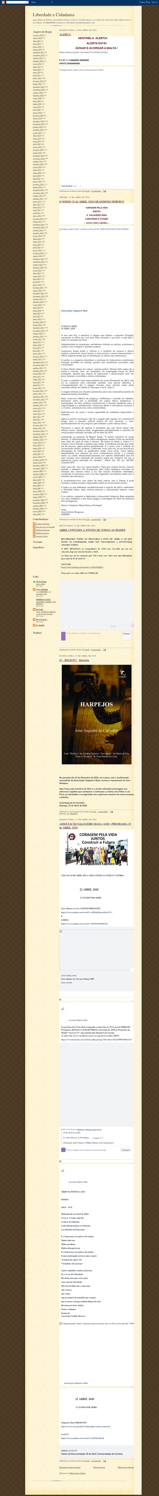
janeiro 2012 (37, 393)
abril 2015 (36, 281)
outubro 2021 (38, 58)
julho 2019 (37, 135)
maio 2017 (37, 210)
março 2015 (37, 284)
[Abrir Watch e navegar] (125, 626)
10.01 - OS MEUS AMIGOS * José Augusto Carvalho (46, 613)
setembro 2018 (38, 164)
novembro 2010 (39, 434)
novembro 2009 (39, 468)
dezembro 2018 (38, 155)
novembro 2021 (39, 55)
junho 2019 (37, 138)
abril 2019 (36, 144)
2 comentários (96, 519)
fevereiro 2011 (38, 425)
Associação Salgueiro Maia (78, 1020)
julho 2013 (37, 342)
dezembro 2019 (38, 121)
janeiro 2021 (37, 84)
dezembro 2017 (38, 190)
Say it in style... (42, 619)
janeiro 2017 (37, 221)
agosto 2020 (37, 98)
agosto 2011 (37, 408)
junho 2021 (37, 69)
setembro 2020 (38, 95)
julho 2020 (37, 101)
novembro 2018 (39, 158)
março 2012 (37, 388)
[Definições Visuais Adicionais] (119, 626)
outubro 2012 (38, 368)
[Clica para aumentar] (130, 626)
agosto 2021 (37, 64)
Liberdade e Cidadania (53, 14)
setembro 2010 (38, 439)
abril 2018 (36, 178)
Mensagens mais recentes (69, 1467)
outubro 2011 (38, 402)
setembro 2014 (38, 302)
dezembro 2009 (38, 465)
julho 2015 (37, 273)
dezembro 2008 (38, 500)
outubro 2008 (38, 505)
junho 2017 (37, 207)
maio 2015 (37, 279)
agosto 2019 (37, 132)
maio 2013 (37, 347)
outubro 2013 (38, 333)
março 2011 (37, 422)
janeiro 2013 (37, 359)
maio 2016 (37, 244)
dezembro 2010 (38, 431)
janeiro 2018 (37, 187)
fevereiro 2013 (38, 356)
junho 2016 (37, 241)
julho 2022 (37, 41)
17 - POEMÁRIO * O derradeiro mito (43, 593)
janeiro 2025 (37, 38)
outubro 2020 (38, 92)
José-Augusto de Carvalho (45, 527)
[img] (62, 315)
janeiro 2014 (37, 325)
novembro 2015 (39, 261)
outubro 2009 (38, 471)
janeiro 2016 (37, 256)
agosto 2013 (37, 339)
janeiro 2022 (37, 49)
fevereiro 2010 (38, 459)
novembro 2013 (39, 330)
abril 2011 (36, 419)
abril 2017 (36, 213)
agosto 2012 (37, 373)
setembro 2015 (38, 267)
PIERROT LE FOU (43, 599)
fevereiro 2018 (38, 184)
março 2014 (37, 319)
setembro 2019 (38, 130)
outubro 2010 (38, 436)
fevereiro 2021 (38, 81)
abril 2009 (36, 488)
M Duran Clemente (43, 530)
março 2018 (37, 181)
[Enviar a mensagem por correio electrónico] (104, 191)
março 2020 (37, 112)
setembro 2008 (38, 508)
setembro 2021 (38, 61)
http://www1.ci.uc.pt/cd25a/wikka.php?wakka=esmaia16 (85, 1426)
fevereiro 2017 (38, 218)
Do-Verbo (39, 609)
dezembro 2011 (38, 396)
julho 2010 (37, 445)
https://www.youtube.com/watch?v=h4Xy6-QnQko (83, 52)
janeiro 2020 (37, 118)
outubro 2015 (38, 264)
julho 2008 (37, 514)
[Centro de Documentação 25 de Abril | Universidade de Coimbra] (96, 1452)
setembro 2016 (38, 233)
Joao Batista (66, 186)
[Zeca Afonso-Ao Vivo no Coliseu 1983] (98, 970)
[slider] (88, 626)
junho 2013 (37, 345)
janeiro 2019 (37, 153)
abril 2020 (36, 109)
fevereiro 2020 (38, 115)
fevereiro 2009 (38, 494)
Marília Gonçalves (42, 533)
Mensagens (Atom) (77, 1473)
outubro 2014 (38, 299)
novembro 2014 (39, 296)
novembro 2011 (39, 399)
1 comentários (103, 812)
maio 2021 (37, 72)
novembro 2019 (39, 124)
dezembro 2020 (38, 87)
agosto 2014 (37, 305)
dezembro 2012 (38, 362)
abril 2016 (36, 247)
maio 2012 (37, 382)
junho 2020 (37, 104)
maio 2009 (37, 485)
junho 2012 (37, 379)
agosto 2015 (37, 270)
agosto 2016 (37, 236)
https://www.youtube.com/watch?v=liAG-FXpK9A (82, 567)
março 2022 (37, 46)
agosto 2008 (37, 511)
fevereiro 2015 (38, 287)
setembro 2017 (38, 198)
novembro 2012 (39, 365)
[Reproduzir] (62, 626)
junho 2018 (37, 173)
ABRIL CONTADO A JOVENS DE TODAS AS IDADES (92, 530)
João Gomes (78, 1142)
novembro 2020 (39, 89)
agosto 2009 (37, 477)
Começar (126, 633)
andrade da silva (42, 536)
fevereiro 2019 (38, 150)
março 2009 (37, 491)
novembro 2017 (39, 193)
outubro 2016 (38, 230)
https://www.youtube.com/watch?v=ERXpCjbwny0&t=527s (86, 912)
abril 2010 (36, 454)
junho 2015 (37, 276)
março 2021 (37, 78)
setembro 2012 (38, 370)
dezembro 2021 (38, 52)
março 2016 (37, 250)
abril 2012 (36, 385)
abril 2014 (36, 316)
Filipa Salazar (92, 1142)
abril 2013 (36, 350)
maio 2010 (37, 451)
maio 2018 (37, 175)
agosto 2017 (37, 201)
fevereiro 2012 (38, 391)
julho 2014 (37, 307)
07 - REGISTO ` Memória (74, 660)
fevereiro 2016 (38, 253)
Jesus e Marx (40, 584)
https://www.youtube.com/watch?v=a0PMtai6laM (82, 1438)
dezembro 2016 (38, 224)
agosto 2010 (37, 442)
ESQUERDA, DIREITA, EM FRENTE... (46, 603)
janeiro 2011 (37, 428)
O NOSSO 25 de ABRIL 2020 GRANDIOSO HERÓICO (91, 201)
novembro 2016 (39, 227)
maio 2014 (37, 313)
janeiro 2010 (37, 462)
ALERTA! (65, 34)
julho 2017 (37, 204)
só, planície (40, 625)
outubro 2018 (38, 161)
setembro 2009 (38, 474)
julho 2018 (37, 170)
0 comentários (96, 191)
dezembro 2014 (38, 293)
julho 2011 (37, 411)
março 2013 (37, 353)
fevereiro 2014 (38, 322)
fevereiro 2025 (38, 35)
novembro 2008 (39, 502)
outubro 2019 (38, 127)
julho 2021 (37, 66)
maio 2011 (37, 416)
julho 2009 (37, 480)
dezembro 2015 (38, 259)
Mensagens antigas (126, 1467)
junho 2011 (37, 414)
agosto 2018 (37, 167)
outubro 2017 (38, 195)
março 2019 (37, 147)
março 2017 (37, 216)
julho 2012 (37, 376)
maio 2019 (37, 141)
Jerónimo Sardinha (43, 524)
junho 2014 (37, 310)
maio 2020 (37, 107)
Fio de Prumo (41, 581)
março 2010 (37, 457)
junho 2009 (37, 482)
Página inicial (99, 1467)
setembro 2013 (38, 336)
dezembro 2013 (38, 327)
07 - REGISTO (72, 814)
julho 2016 (37, 239)
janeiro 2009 (37, 497)
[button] (112, 626)
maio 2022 (37, 43)
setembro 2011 (38, 405)
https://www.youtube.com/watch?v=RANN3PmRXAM (84, 923)
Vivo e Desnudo (42, 589)
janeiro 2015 (37, 290)
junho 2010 (37, 448)
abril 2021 (36, 75)
